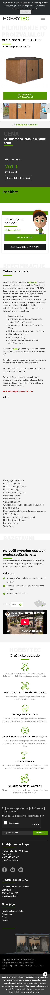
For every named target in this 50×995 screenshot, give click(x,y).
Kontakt (5, 920)
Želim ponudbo (25, 237)
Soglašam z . (24, 816)
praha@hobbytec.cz (10, 860)
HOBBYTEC (30, 959)
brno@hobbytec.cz (10, 896)
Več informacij (9, 604)
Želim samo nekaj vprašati (25, 247)
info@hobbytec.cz (12, 230)
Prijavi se (40, 833)
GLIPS (26, 965)
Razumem (25, 12)
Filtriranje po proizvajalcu (18, 46)
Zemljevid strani (26, 962)
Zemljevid (6, 854)
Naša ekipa (7, 914)
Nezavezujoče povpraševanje (25, 95)
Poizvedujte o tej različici (18, 178)
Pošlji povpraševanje (27, 125)
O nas (4, 917)
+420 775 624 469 (10, 893)
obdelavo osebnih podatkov (30, 816)
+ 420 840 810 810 (10, 857)
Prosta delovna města (12, 911)
